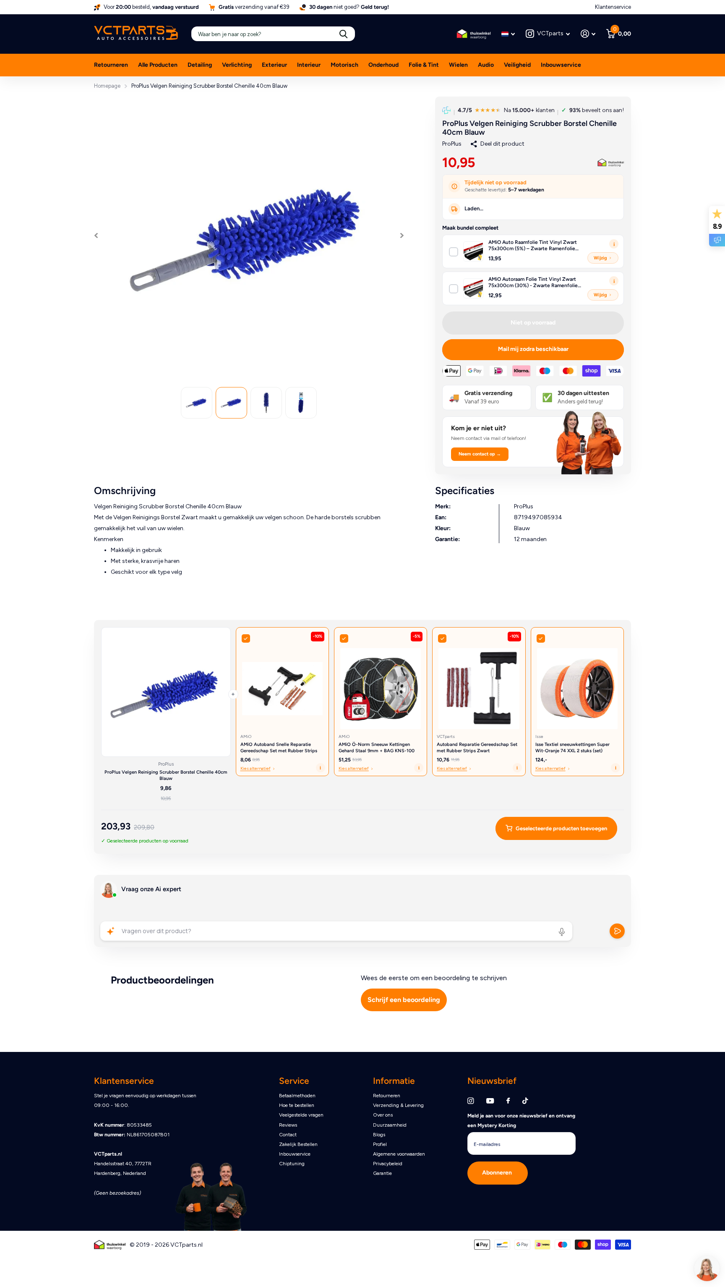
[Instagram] (470, 1101)
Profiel (380, 1144)
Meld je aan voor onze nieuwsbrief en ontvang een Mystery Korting (521, 1120)
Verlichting (237, 64)
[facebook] (508, 1101)
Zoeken (343, 33)
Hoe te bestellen (296, 1105)
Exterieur (274, 64)
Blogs (379, 1135)
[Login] (588, 33)
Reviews (288, 1125)
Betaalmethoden (297, 1096)
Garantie (382, 1173)
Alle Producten (157, 64)
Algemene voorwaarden (399, 1154)
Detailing (200, 64)
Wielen (458, 64)
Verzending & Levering (398, 1105)
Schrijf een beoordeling (404, 1000)
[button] (96, 235)
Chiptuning (292, 1164)
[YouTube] (490, 1101)
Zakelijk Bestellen (298, 1144)
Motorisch (344, 64)
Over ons (383, 1115)
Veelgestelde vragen (301, 1115)
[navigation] (196, 403)
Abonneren (497, 1172)
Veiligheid (517, 64)
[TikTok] (525, 1101)
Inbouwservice (561, 64)
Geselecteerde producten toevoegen (561, 828)
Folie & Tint (424, 64)
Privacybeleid (387, 1164)
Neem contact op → (480, 454)
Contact (288, 1135)
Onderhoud (383, 64)
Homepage (107, 86)
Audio (486, 64)
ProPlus (452, 143)
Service (294, 1080)
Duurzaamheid (390, 1125)
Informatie (394, 1080)
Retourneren (111, 64)
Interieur (309, 64)
